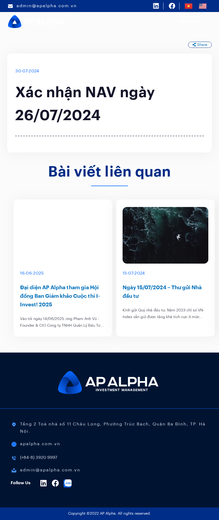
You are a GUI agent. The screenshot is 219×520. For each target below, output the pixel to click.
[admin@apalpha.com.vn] (10, 6)
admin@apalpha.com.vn (47, 6)
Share (202, 44)
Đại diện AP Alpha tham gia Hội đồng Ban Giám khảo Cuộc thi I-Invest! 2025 (60, 296)
